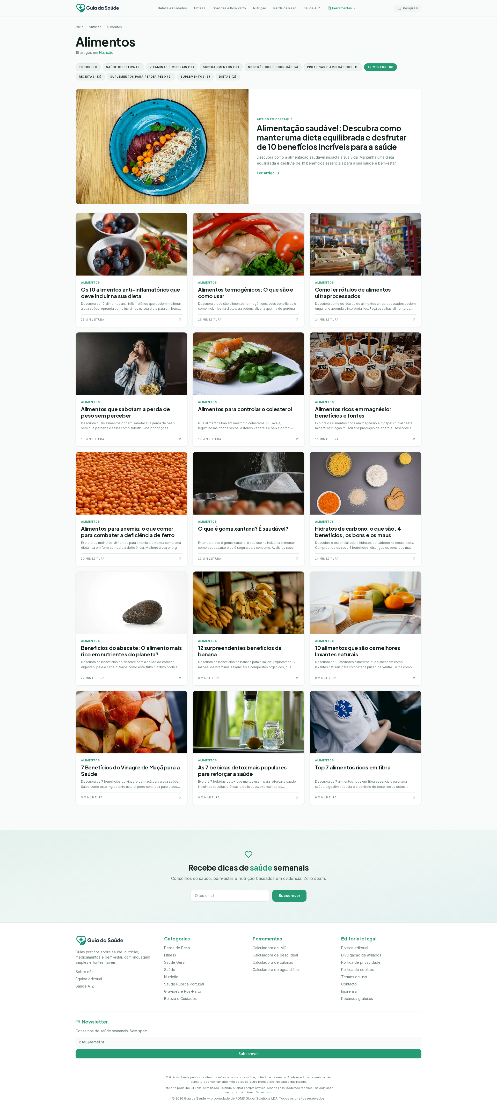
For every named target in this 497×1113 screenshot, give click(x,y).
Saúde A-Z (312, 8)
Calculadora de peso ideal (275, 955)
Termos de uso (354, 977)
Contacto (349, 984)
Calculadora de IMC (269, 948)
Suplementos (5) (195, 76)
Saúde (169, 969)
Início (80, 27)
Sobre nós (84, 971)
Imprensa (349, 991)
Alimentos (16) (380, 67)
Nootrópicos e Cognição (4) (273, 67)
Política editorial (354, 948)
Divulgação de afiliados (361, 955)
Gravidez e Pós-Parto (229, 8)
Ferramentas (342, 8)
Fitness (199, 8)
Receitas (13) (90, 76)
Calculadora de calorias (273, 962)
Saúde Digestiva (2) (123, 67)
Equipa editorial (89, 979)
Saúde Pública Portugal (184, 984)
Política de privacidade (361, 962)
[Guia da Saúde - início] (98, 8)
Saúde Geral (174, 962)
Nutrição (259, 8)
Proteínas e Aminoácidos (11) (333, 67)
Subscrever (289, 895)
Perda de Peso (284, 8)
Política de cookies (357, 969)
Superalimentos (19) (221, 67)
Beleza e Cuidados (172, 8)
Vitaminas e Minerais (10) (172, 67)
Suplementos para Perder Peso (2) (141, 76)
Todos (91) (88, 67)
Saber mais (263, 1092)
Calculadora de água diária (276, 969)
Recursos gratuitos (357, 998)
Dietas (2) (227, 76)
